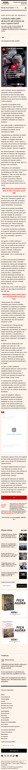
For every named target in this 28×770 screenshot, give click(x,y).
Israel (3, 15)
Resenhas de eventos (7, 705)
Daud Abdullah (5, 711)
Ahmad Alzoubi (5, 713)
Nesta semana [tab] (9, 660)
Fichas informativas (6, 732)
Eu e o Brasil (4, 724)
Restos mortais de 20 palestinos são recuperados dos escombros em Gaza (9, 555)
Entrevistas (4, 738)
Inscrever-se (22, 586)
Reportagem (4, 734)
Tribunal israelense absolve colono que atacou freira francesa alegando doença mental (9, 535)
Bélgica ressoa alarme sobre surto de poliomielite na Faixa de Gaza (14, 297)
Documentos (4, 736)
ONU (16, 15)
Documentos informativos (8, 729)
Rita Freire (4, 715)
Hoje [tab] (2, 660)
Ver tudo (24, 530)
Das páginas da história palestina (10, 726)
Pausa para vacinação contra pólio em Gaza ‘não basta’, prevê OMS (14, 191)
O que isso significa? (8, 512)
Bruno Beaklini (5, 720)
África (3, 694)
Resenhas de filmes (6, 708)
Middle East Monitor (20, 504)
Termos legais (15, 763)
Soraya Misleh (5, 717)
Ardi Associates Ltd (13, 768)
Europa (3, 701)
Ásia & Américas (5, 697)
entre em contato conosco (18, 513)
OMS (12, 15)
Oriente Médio (5, 699)
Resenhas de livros (6, 703)
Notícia (8, 15)
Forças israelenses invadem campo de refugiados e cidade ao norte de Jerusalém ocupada (9, 574)
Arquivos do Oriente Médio (8, 722)
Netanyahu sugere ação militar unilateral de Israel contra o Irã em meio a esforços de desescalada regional (8, 564)
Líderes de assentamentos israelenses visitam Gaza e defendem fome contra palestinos (8, 545)
